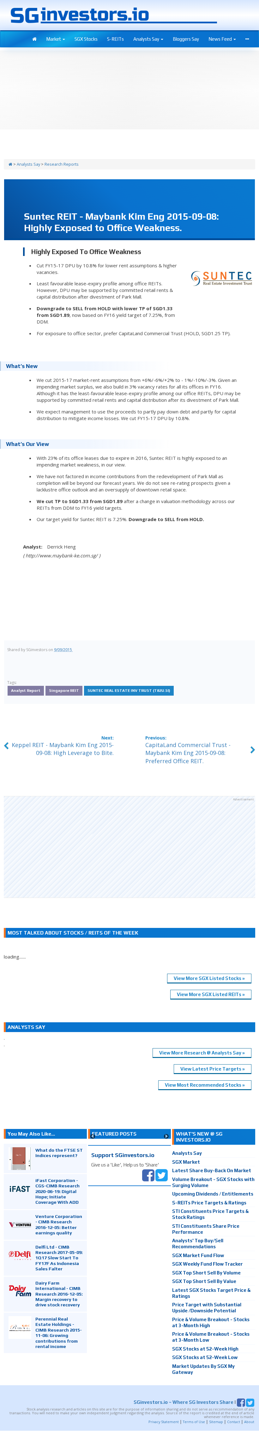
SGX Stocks (86, 39)
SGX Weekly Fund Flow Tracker (207, 1264)
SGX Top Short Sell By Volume (206, 1272)
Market (54, 39)
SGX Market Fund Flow (198, 1255)
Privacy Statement (163, 1421)
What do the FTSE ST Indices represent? (59, 1152)
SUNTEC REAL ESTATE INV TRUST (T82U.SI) (128, 690)
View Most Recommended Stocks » (205, 1085)
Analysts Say (146, 39)
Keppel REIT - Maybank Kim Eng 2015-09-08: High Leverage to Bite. (63, 749)
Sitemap (216, 1421)
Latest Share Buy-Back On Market (211, 1170)
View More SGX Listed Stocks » (209, 978)
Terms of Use (194, 1421)
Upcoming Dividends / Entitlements (212, 1193)
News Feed (220, 39)
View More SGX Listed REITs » (211, 994)
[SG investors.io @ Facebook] (148, 1174)
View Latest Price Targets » (212, 1069)
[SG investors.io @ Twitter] (161, 1174)
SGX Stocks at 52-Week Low (205, 1357)
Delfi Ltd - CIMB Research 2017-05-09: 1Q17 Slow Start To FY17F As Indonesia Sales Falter (59, 1258)
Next (166, 1136)
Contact (233, 1421)
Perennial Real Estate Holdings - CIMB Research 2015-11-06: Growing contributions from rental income (58, 1332)
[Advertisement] (129, 847)
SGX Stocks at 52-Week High (205, 1348)
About (249, 1421)
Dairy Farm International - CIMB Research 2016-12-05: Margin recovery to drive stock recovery (59, 1294)
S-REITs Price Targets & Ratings (209, 1202)
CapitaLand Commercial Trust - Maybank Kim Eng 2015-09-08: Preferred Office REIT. (188, 752)
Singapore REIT (64, 690)
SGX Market (186, 1162)
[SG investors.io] (34, 39)
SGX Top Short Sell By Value (204, 1281)
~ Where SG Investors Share (183, 1402)
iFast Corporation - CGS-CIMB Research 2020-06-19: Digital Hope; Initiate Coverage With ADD (57, 1191)
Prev (92, 1136)
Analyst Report (25, 690)
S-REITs (115, 39)
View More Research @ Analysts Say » (202, 1052)
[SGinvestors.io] (10, 164)
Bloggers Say (186, 39)
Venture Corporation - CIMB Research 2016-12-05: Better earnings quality (58, 1224)
